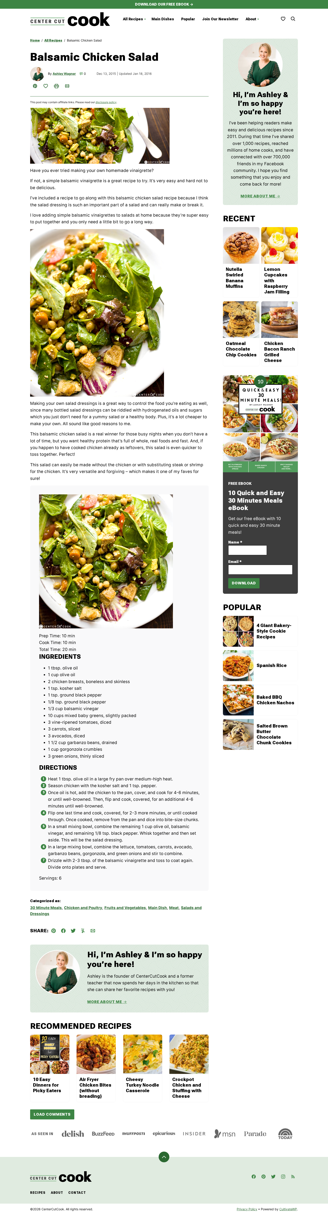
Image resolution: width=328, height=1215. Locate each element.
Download (244, 583)
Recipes (38, 1192)
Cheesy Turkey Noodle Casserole (142, 1085)
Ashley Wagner (64, 73)
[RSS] (293, 1177)
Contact (77, 1192)
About (251, 19)
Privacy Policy (247, 1209)
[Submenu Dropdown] (145, 19)
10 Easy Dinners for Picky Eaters (47, 1085)
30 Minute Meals (46, 907)
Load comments (52, 1114)
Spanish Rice (272, 665)
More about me (258, 196)
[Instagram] (283, 1177)
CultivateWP (288, 1209)
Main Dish (157, 907)
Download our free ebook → (164, 4)
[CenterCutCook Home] (70, 19)
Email (235, 561)
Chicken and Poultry (83, 907)
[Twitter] (273, 1177)
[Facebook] (254, 1177)
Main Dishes (163, 19)
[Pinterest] (263, 1177)
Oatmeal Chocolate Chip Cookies (241, 349)
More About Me (104, 1002)
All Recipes (133, 19)
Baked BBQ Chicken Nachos (275, 699)
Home (35, 40)
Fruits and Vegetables (125, 907)
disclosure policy (105, 102)
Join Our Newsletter (220, 19)
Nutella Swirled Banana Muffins (234, 278)
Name (235, 542)
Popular (188, 19)
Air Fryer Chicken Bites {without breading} (95, 1088)
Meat (174, 907)
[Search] (293, 19)
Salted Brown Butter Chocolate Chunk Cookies (274, 734)
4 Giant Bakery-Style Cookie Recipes (274, 631)
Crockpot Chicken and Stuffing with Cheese (186, 1088)
